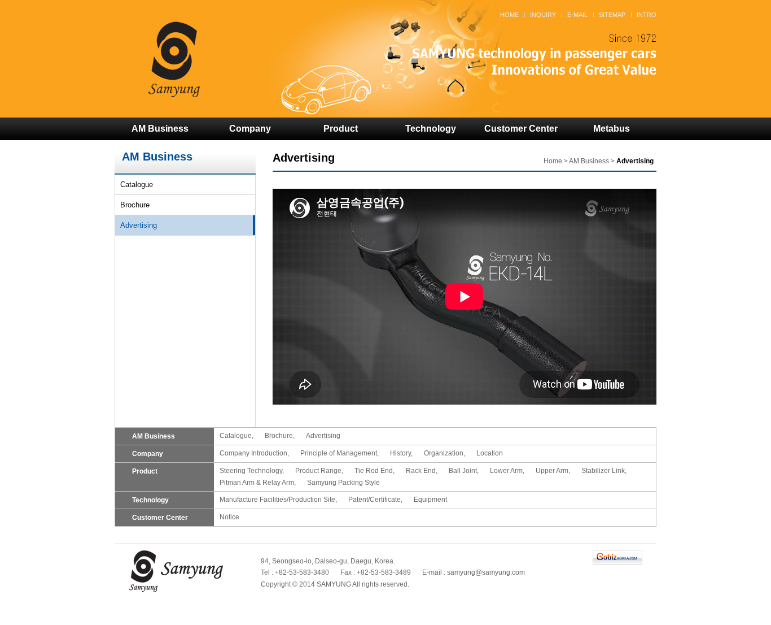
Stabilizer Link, (604, 471)
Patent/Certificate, (375, 500)
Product (340, 128)
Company (250, 128)
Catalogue (136, 184)
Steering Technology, (252, 471)
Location (489, 453)
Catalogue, (236, 436)
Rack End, (421, 471)
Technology (430, 128)
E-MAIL (577, 14)
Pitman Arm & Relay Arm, (258, 483)
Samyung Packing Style (343, 483)
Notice (229, 517)
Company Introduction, (254, 453)
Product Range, (319, 471)
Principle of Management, (339, 453)
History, (401, 453)
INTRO (646, 14)
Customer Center (521, 128)
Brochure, (280, 436)
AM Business (160, 128)
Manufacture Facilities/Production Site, (278, 500)
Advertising (138, 225)
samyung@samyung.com (486, 572)
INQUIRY (543, 14)
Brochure (135, 205)
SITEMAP (612, 14)
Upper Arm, (553, 471)
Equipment (430, 500)
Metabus (611, 128)
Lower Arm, (507, 471)
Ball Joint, (464, 471)
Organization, (444, 453)
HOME (509, 14)
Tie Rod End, (374, 471)
